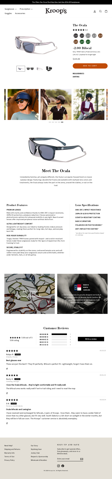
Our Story (34, 445)
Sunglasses (10, 9)
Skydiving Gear (36, 449)
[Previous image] (7, 104)
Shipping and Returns (12, 449)
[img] (12, 351)
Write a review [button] (91, 339)
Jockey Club (35, 453)
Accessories (20, 13)
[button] (21, 69)
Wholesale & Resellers (39, 460)
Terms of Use (9, 456)
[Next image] (104, 104)
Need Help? (8, 445)
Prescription (25, 9)
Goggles (8, 13)
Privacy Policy (9, 460)
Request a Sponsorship (39, 456)
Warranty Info (9, 453)
